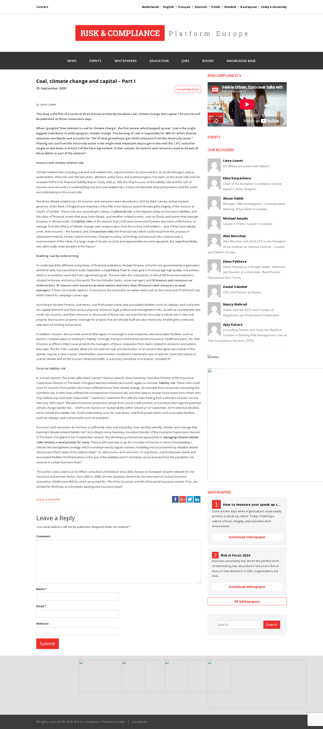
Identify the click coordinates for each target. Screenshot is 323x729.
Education (159, 60)
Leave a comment (48, 499)
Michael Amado (235, 218)
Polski (215, 7)
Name (41, 589)
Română (230, 7)
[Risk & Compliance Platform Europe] (161, 33)
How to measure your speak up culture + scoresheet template (252, 504)
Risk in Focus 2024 (235, 555)
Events (95, 60)
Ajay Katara (232, 324)
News (71, 60)
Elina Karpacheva (237, 178)
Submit (47, 644)
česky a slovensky (274, 7)
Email (41, 606)
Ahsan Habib (233, 198)
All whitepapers (247, 601)
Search (271, 624)
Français (184, 7)
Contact (42, 7)
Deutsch (201, 7)
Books (208, 60)
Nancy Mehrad (235, 304)
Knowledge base (241, 60)
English (168, 7)
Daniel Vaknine (235, 286)
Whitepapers (125, 60)
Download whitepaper (247, 537)
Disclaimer (139, 722)
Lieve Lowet (233, 160)
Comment (43, 536)
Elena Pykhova (235, 261)
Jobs (185, 60)
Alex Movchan (234, 236)
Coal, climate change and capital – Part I (85, 81)
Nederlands (150, 7)
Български (248, 7)
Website (42, 623)
